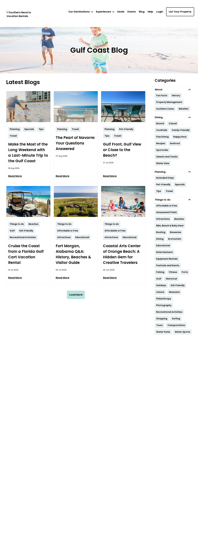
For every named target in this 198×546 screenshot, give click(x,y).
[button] (173, 89)
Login (159, 11)
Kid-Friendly (178, 285)
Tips (158, 191)
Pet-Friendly (163, 184)
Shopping (161, 318)
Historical (171, 278)
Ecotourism (174, 238)
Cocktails (161, 130)
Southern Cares (165, 108)
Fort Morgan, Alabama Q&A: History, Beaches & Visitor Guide (73, 254)
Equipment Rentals (167, 258)
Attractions (163, 218)
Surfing (176, 318)
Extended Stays (165, 177)
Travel (169, 191)
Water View (162, 163)
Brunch (160, 123)
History (176, 95)
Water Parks (163, 331)
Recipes (160, 143)
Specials (180, 184)
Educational (163, 245)
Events (131, 11)
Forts (185, 272)
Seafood (175, 143)
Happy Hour (180, 136)
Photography (163, 305)
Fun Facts (161, 95)
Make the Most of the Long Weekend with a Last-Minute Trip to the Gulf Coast (28, 152)
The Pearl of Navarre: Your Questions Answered (75, 143)
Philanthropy (163, 298)
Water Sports (182, 331)
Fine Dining (162, 136)
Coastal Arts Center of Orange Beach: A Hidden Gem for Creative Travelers (122, 254)
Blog (141, 11)
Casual (173, 123)
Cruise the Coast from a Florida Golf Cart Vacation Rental (26, 254)
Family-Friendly (180, 130)
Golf (158, 278)
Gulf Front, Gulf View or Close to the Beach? (122, 150)
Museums (174, 292)
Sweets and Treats (167, 156)
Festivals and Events (167, 265)
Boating (160, 232)
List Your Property (180, 11)
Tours (159, 325)
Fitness (173, 272)
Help (150, 11)
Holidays (161, 285)
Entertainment (164, 252)
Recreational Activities (169, 311)
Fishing (160, 272)
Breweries (175, 232)
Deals (120, 11)
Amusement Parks (166, 212)
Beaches (179, 218)
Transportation (176, 325)
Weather (184, 108)
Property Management (169, 102)
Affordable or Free (166, 205)
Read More (15, 176)
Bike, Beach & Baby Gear (170, 225)
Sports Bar (162, 150)
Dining (160, 238)
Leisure (160, 292)
